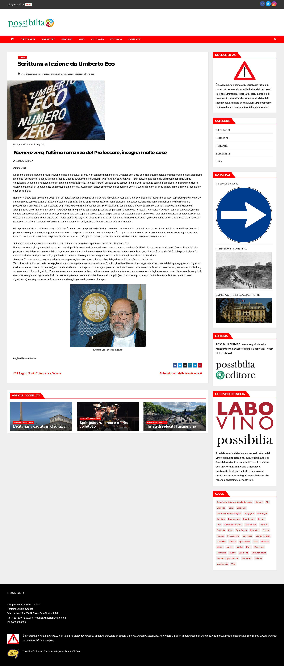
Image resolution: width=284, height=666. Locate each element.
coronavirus (250, 524)
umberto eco (88, 74)
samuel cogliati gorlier (227, 558)
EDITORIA (116, 39)
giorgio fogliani (263, 536)
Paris (248, 547)
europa (266, 530)
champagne (234, 519)
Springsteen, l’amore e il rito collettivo (104, 424)
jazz (255, 541)
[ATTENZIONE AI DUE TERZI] (244, 270)
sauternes (246, 558)
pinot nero (259, 547)
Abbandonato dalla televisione (179, 373)
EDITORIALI (222, 138)
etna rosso (241, 530)
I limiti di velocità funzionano (171, 426)
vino (233, 564)
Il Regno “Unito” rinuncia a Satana (38, 373)
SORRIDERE (48, 39)
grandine (221, 541)
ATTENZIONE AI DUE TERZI (232, 248)
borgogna (249, 513)
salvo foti (243, 553)
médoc (240, 547)
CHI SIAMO (97, 39)
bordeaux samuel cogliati (229, 513)
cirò (219, 524)
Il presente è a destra (227, 183)
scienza (258, 558)
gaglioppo (247, 536)
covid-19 (264, 524)
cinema (261, 519)
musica (229, 547)
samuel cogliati (259, 553)
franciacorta (233, 536)
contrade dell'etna (233, 524)
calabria (221, 519)
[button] (275, 39)
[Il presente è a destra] (244, 215)
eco (23, 74)
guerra (232, 541)
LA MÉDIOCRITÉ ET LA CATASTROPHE (238, 295)
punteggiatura (55, 74)
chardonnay (249, 519)
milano (220, 547)
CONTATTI (134, 39)
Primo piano (28, 422)
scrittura (67, 74)
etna (230, 530)
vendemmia (222, 564)
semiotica (76, 74)
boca (231, 508)
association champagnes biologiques (234, 502)
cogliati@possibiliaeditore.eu (50, 618)
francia (220, 536)
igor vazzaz (244, 541)
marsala (265, 541)
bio (267, 502)
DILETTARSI (28, 39)
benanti (259, 502)
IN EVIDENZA (152, 422)
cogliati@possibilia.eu (25, 358)
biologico (221, 508)
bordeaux (241, 508)
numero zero (42, 74)
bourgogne (262, 513)
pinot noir (221, 553)
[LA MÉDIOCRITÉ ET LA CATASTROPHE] (244, 310)
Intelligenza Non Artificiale (66, 651)
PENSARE (66, 39)
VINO (82, 39)
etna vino (254, 530)
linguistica (30, 74)
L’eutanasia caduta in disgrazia (39, 426)
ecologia (221, 530)
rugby (232, 553)
